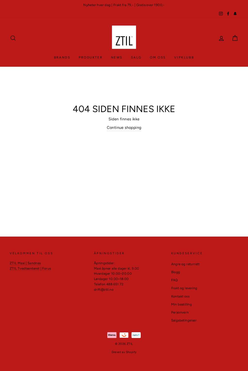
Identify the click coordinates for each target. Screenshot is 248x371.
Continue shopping (124, 127)
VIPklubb (184, 57)
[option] (124, 5)
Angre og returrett (185, 264)
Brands (62, 57)
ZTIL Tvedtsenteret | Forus (30, 268)
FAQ (174, 280)
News (117, 57)
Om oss (158, 57)
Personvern (180, 312)
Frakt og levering (184, 288)
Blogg (175, 272)
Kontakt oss (180, 296)
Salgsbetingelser (184, 320)
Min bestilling (181, 304)
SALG (136, 57)
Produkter (90, 57)
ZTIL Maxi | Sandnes (25, 263)
